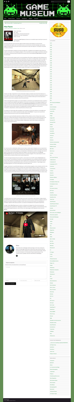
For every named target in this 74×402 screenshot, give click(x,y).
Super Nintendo (53, 324)
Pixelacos (51, 373)
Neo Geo (51, 241)
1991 (51, 69)
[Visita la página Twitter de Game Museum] (4, 1)
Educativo (52, 175)
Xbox (18, 28)
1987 (51, 60)
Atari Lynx (52, 135)
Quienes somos (11, 18)
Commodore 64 (53, 161)
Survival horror (52, 326)
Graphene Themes (12, 400)
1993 (51, 73)
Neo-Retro (52, 243)
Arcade (51, 126)
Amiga (51, 115)
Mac (51, 225)
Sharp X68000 (52, 311)
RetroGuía (52, 291)
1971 (51, 43)
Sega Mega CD (52, 307)
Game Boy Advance (53, 194)
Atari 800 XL (52, 133)
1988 (51, 62)
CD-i (51, 155)
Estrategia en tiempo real (54, 181)
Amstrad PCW (52, 122)
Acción (11, 28)
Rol (50, 298)
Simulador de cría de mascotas (55, 320)
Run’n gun (52, 302)
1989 (51, 65)
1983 (51, 51)
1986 (51, 58)
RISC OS (51, 296)
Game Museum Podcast (54, 203)
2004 (51, 95)
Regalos (30, 18)
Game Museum (52, 201)
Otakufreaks (52, 371)
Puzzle (51, 278)
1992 (51, 71)
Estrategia (52, 179)
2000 (51, 89)
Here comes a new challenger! (55, 212)
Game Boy (52, 192)
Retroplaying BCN (53, 386)
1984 (51, 54)
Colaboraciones (53, 159)
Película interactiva (53, 258)
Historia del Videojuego (54, 216)
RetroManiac (52, 384)
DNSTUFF (52, 362)
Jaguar (51, 221)
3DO (51, 100)
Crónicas (51, 170)
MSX (51, 234)
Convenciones (52, 168)
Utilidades (52, 331)
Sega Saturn (52, 309)
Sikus (6, 28)
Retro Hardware (53, 285)
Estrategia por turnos (54, 183)
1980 (51, 45)
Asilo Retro (52, 347)
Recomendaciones (53, 280)
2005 (51, 98)
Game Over (52, 351)
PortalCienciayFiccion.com (54, 375)
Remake (51, 282)
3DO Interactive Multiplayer (55, 102)
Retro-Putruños (53, 289)
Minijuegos (52, 232)
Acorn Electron (52, 109)
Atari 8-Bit (52, 131)
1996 (51, 80)
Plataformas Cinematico (54, 269)
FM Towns (52, 190)
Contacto (36, 18)
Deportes (51, 172)
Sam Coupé (52, 304)
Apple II (51, 124)
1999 (51, 87)
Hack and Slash (52, 210)
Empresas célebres (53, 177)
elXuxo (51, 364)
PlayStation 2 (15, 28)
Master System (53, 227)
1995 (51, 78)
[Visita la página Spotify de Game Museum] (8, 1)
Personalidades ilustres (54, 260)
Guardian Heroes (42, 23)
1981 (51, 47)
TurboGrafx (52, 329)
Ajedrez (51, 113)
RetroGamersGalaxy (53, 380)
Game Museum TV (53, 205)
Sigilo (51, 318)
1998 (51, 84)
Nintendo (51, 245)
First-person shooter (54, 188)
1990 (51, 67)
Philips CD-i (52, 263)
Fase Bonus (52, 349)
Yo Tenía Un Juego (53, 393)
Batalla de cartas (53, 146)
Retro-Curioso (52, 287)
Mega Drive (52, 230)
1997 (51, 82)
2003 (51, 93)
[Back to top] (71, 399)
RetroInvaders (52, 382)
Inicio (5, 18)
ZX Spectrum (52, 335)
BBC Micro (52, 148)
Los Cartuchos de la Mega (54, 367)
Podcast (18, 18)
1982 (51, 49)
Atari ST (51, 137)
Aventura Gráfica (53, 144)
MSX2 (51, 236)
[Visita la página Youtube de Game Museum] (6, 1)
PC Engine (52, 252)
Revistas (51, 293)
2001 (9, 28)
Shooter (51, 315)
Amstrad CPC (52, 120)
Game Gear (52, 199)
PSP (51, 276)
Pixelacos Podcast (53, 353)
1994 (51, 76)
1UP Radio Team (53, 344)
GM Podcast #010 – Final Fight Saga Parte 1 (14, 23)
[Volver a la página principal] (37, 10)
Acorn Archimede (53, 106)
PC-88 (51, 254)
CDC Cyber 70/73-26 (54, 157)
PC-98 (51, 256)
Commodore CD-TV (53, 164)
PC (12, 28)
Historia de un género (54, 214)
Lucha (51, 223)
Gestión (51, 208)
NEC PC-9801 (52, 238)
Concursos (52, 166)
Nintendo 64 (52, 247)
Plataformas (52, 267)
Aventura (51, 139)
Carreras (51, 153)
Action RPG (52, 111)
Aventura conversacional (54, 142)
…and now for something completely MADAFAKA (59, 342)
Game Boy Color (53, 197)
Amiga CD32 (52, 117)
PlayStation (52, 271)
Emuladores (24, 18)
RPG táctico (52, 300)
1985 (51, 56)
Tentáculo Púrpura (53, 391)
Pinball (51, 265)
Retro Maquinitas (53, 378)
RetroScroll (52, 389)
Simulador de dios (53, 322)
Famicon (51, 186)
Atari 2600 (52, 128)
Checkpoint (52, 360)
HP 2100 (51, 219)
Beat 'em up (52, 150)
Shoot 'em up (52, 313)
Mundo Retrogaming (53, 369)
